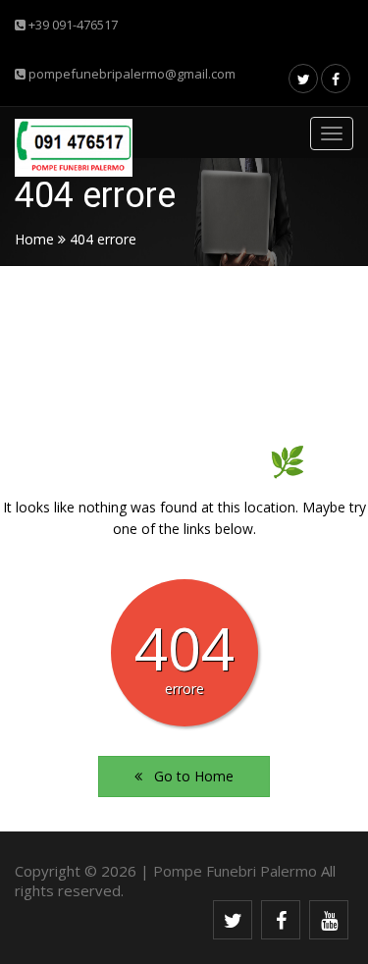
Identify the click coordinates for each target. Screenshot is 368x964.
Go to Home (188, 776)
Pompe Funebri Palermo (235, 871)
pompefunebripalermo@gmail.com (131, 73)
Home (34, 239)
